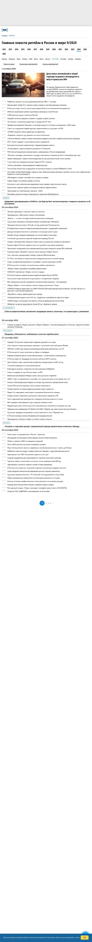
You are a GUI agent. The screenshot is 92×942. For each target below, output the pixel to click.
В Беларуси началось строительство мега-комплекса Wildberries (31, 369)
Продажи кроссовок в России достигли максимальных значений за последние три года (39, 406)
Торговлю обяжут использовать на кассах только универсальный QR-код (34, 461)
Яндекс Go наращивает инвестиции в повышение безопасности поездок (33, 392)
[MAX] (34, 29)
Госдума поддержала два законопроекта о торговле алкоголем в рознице (34, 458)
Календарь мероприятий (28, 64)
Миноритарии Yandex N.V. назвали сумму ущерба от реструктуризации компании (36, 105)
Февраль (12, 59)
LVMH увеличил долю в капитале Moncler (22, 115)
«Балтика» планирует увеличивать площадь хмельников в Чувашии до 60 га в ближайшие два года (43, 155)
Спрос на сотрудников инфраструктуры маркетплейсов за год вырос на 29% (35, 128)
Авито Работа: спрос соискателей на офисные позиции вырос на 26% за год (35, 362)
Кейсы (6, 198)
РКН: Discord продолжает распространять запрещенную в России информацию (36, 152)
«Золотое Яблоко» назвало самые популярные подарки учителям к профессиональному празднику (43, 138)
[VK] (26, 29)
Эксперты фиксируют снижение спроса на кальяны (26, 212)
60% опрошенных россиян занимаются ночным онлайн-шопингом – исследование (37, 282)
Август (47, 59)
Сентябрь (55, 59)
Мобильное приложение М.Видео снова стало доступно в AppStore (31, 376)
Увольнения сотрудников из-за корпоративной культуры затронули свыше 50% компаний (39, 248)
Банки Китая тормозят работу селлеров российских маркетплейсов (32, 187)
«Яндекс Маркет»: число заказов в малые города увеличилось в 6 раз (33, 285)
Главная (4, 35)
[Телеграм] (18, 29)
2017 (35, 49)
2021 (60, 49)
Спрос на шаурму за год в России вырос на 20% (25, 372)
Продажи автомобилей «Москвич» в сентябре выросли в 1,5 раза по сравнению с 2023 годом (41, 125)
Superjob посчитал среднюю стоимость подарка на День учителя (31, 118)
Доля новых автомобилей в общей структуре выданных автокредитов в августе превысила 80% (62, 76)
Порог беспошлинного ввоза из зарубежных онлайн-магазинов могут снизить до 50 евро (39, 448)
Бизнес (6, 423)
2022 (66, 49)
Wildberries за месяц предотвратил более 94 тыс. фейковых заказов (32, 304)
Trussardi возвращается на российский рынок (23, 366)
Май (30, 59)
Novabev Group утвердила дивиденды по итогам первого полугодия (32, 235)
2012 (4, 49)
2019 (47, 49)
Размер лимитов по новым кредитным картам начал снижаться (30, 389)
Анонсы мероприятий (50, 64)
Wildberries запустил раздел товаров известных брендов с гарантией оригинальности (38, 451)
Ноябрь (70, 59)
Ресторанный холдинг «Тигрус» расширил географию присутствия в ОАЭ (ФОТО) (37, 488)
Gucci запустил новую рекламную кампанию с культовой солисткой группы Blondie (37, 345)
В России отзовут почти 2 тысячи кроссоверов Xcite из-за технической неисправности (38, 108)
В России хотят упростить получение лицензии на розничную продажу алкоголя (36, 468)
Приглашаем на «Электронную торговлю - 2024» (25, 191)
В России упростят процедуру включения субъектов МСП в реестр (31, 359)
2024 (78, 49)
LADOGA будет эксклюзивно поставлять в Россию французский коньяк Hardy (35, 301)
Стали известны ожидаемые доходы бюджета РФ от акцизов (29, 162)
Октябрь (63, 59)
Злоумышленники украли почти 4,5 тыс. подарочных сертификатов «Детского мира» (38, 297)
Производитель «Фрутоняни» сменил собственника (26, 215)
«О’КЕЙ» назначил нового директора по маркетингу (26, 132)
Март (18, 59)
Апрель (25, 59)
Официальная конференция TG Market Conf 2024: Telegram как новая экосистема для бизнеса (41, 409)
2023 (72, 49)
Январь (4, 59)
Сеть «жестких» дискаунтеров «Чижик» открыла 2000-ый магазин (31, 255)
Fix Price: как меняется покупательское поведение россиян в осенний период (35, 258)
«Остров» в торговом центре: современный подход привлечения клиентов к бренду (42, 426)
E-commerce (8, 308)
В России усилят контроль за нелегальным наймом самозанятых (31, 265)
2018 (41, 49)
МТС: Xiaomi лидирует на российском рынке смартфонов (28, 142)
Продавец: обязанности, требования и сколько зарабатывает (32, 334)
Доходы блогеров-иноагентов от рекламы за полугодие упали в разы (32, 232)
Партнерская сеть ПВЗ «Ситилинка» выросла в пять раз (27, 454)
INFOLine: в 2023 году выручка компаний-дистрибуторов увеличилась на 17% (35, 349)
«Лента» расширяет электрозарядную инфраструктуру (27, 165)
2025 (85, 49)
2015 (22, 49)
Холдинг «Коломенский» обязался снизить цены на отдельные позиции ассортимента (38, 242)
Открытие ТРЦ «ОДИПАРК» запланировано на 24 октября (28, 491)
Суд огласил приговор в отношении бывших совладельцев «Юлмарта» (33, 222)
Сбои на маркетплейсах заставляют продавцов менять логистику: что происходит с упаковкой (47, 311)
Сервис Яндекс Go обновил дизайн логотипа (23, 181)
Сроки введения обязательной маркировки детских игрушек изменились (33, 471)
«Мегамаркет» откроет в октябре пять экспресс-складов (27, 177)
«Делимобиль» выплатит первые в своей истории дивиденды (29, 465)
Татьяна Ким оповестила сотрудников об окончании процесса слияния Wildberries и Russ (39, 169)
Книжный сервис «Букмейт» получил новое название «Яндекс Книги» (32, 252)
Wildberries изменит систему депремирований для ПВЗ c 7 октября (31, 102)
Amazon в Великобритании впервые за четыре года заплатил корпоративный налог (37, 382)
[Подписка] (67, 29)
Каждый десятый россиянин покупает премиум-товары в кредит (30, 485)
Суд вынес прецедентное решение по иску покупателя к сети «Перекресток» (35, 412)
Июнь (36, 59)
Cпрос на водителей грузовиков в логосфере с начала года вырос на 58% (34, 262)
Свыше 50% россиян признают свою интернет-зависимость (29, 386)
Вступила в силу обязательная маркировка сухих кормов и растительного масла (37, 184)
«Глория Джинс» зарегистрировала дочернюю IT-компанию (28, 149)
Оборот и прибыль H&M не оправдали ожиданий (25, 441)
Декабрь (78, 59)
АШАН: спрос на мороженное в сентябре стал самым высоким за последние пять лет (38, 379)
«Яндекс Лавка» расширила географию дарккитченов (26, 269)
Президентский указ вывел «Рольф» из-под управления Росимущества (33, 225)
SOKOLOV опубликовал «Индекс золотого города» (25, 272)
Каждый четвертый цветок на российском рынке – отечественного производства (36, 356)
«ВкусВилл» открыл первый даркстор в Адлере (24, 294)
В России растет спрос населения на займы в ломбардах (28, 352)
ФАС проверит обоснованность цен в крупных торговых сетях (29, 402)
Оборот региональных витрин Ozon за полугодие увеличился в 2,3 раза (33, 478)
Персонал (7, 330)
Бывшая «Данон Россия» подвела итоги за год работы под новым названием (35, 245)
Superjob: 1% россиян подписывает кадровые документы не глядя (31, 342)
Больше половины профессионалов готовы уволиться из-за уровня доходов (35, 481)
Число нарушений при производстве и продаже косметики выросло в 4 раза (35, 399)
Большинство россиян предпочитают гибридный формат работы (30, 145)
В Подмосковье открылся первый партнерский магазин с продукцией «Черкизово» (37, 228)
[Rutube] (59, 29)
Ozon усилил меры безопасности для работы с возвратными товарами (33, 279)
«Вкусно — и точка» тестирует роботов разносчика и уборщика (30, 218)
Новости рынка (9, 64)
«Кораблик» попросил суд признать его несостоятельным (28, 135)
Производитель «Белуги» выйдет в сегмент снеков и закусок (29, 419)
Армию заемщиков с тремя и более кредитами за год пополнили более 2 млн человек (38, 159)
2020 (54, 49)
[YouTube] (51, 29)
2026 (4, 53)
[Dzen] (42, 29)
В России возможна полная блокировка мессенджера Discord (29, 416)
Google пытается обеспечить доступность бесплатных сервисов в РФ (32, 396)
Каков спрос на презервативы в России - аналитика (26, 434)
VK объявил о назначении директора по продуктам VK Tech (29, 122)
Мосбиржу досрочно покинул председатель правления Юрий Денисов (33, 194)
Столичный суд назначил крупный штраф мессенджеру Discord (30, 238)
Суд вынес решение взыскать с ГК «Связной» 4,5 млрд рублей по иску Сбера (35, 475)
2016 (29, 49)
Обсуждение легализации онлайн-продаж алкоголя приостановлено (32, 438)
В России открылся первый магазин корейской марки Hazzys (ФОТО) (32, 275)
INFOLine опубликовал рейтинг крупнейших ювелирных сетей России (32, 112)
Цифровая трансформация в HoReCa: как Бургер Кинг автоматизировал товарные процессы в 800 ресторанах (48, 202)
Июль (42, 59)
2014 (16, 49)
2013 (10, 49)
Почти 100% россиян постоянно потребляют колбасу (26, 444)
